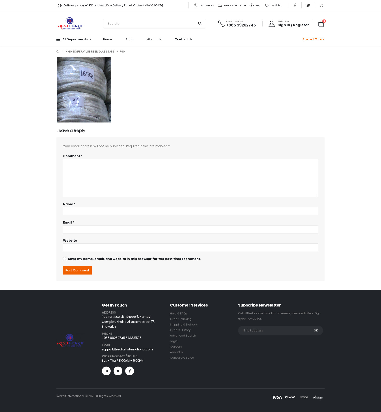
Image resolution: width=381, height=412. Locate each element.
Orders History (180, 330)
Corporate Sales (182, 358)
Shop (129, 39)
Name (69, 204)
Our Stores (207, 5)
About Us (176, 352)
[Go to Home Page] (58, 51)
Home (107, 39)
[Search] (200, 23)
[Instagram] (321, 5)
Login (173, 341)
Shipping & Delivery (184, 324)
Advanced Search (183, 335)
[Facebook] (295, 5)
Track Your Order (235, 5)
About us (154, 39)
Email (68, 222)
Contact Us (183, 39)
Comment (72, 156)
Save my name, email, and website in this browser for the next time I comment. (134, 259)
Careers (176, 346)
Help (258, 5)
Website (70, 240)
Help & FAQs (178, 313)
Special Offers (314, 39)
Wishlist (276, 5)
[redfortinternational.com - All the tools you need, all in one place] (70, 23)
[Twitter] (308, 5)
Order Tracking (181, 319)
